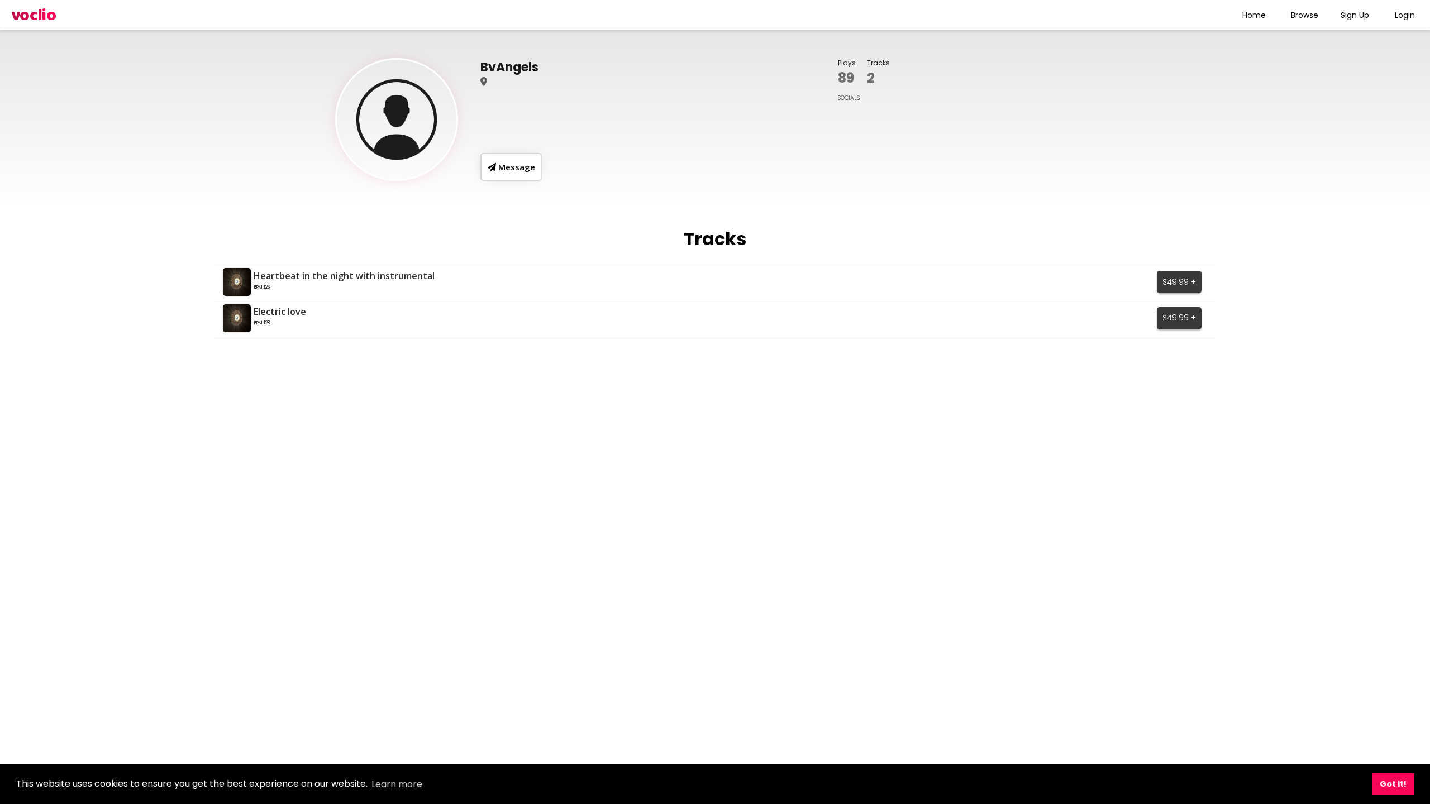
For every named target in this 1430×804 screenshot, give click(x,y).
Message (515, 167)
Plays (847, 63)
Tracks (878, 63)
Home (1254, 15)
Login (1405, 15)
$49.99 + (1179, 282)
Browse (1304, 15)
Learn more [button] (396, 784)
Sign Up (1355, 15)
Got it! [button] (1393, 783)
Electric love (280, 311)
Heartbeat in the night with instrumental (344, 276)
